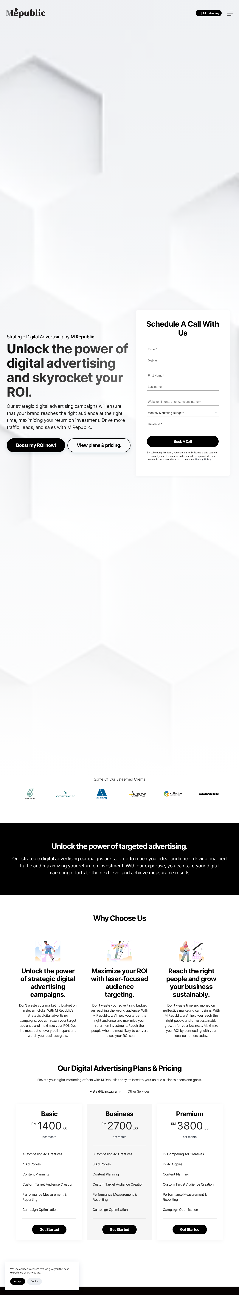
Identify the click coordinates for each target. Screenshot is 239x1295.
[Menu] (230, 13)
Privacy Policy (203, 459)
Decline (34, 1281)
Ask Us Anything (211, 13)
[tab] (105, 1091)
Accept (17, 1281)
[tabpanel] (119, 1183)
